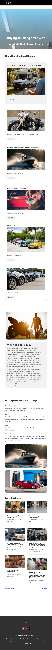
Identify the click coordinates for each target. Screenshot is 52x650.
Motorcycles (36, 551)
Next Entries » (42, 588)
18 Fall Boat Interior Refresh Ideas (13, 570)
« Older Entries (9, 588)
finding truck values (30, 417)
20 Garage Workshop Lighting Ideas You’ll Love (15, 543)
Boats (12, 576)
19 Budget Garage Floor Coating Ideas (36, 516)
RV (11, 522)
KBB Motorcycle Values (34, 438)
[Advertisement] (26, 7)
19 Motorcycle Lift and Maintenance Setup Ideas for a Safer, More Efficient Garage (37, 545)
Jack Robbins (12, 519)
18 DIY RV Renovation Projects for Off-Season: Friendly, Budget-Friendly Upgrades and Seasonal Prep (37, 575)
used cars (19, 417)
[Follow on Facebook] (23, 628)
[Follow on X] (29, 628)
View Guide (11, 99)
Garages (13, 549)
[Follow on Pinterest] (26, 628)
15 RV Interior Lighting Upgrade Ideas (13, 516)
